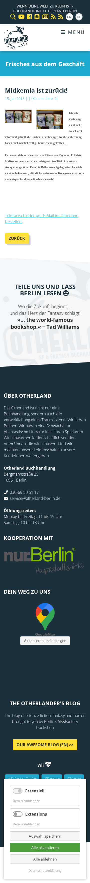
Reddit (45, 341)
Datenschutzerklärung (45, 870)
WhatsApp (55, 341)
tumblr (65, 341)
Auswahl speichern (45, 836)
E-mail (35, 341)
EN (69, 16)
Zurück (17, 238)
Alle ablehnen (45, 859)
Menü (75, 32)
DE (79, 16)
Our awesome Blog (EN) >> (45, 744)
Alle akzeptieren (45, 847)
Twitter (25, 341)
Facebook (15, 341)
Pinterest (75, 341)
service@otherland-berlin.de (35, 498)
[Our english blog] (36, 17)
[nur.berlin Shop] (44, 571)
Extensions (36, 814)
